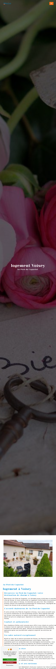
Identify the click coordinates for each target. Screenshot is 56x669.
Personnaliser (9, 665)
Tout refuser (10, 662)
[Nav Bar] (51, 3)
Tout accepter (10, 659)
